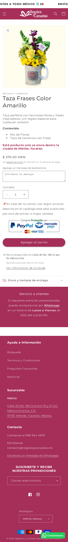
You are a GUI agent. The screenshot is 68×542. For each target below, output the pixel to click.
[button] (5, 14)
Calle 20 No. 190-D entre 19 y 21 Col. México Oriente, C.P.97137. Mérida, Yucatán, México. (32, 410)
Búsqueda (14, 352)
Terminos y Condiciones (23, 360)
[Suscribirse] (57, 481)
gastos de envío (15, 162)
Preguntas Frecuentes (22, 368)
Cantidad (8, 187)
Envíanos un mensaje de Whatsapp (33, 455)
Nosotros (13, 376)
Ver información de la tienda (25, 268)
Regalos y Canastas (25, 538)
